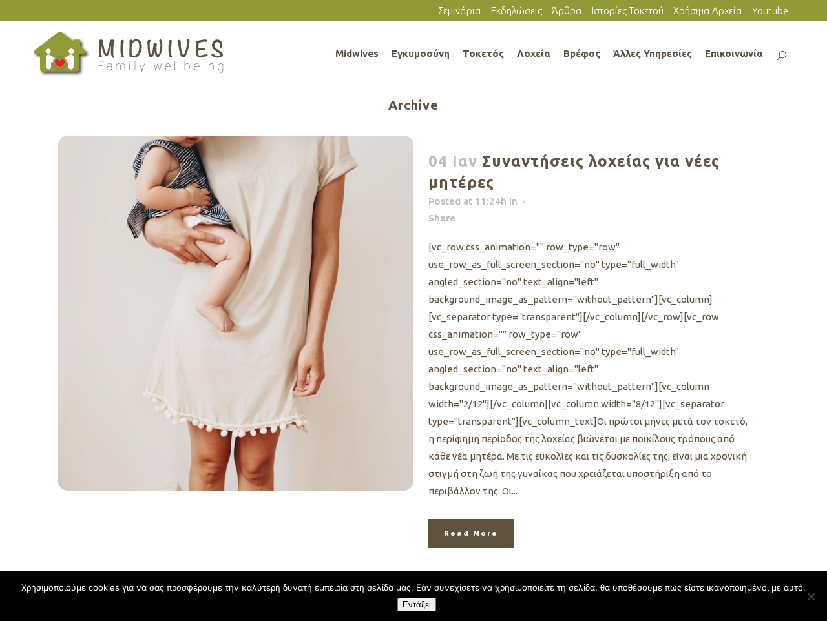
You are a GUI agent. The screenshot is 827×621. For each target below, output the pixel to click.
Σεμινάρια (459, 10)
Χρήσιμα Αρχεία (707, 10)
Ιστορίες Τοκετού (628, 10)
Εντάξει (417, 604)
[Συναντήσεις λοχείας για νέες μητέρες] (236, 313)
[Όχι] (810, 596)
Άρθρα (567, 10)
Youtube (770, 10)
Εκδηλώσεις (516, 10)
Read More (471, 533)
